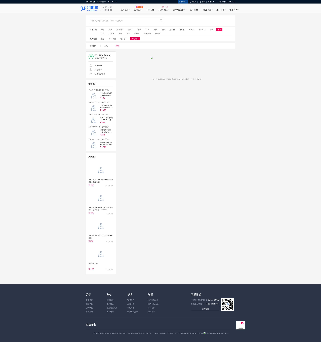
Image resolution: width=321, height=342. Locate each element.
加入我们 (89, 307)
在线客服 (205, 309)
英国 (155, 29)
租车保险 (194, 10)
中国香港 (147, 33)
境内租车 (138, 10)
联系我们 (89, 303)
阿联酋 (158, 33)
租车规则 (110, 311)
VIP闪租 (150, 10)
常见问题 (130, 307)
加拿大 (191, 29)
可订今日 (112, 38)
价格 (117, 46)
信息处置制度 (112, 307)
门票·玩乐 (163, 10)
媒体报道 (89, 311)
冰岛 (219, 29)
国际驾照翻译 (179, 10)
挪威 (120, 33)
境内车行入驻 (153, 303)
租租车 (89, 8)
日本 (128, 33)
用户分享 (220, 10)
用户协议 (110, 303)
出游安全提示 (132, 311)
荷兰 (102, 33)
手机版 (193, 2)
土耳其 (111, 33)
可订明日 (123, 38)
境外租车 (125, 10)
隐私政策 (110, 300)
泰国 (139, 29)
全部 (102, 29)
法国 (147, 29)
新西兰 (130, 29)
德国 (163, 29)
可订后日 (135, 38)
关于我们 (89, 300)
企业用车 (151, 311)
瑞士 (211, 29)
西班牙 (181, 29)
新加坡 (137, 33)
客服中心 (130, 300)
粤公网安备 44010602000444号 (217, 333)
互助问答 (130, 303)
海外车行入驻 (153, 300)
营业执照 (155, 333)
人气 (106, 46)
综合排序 (93, 46)
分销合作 (151, 307)
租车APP (233, 10)
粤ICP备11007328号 (166, 333)
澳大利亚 (120, 29)
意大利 (172, 29)
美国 (110, 29)
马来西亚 (201, 29)
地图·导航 (207, 10)
